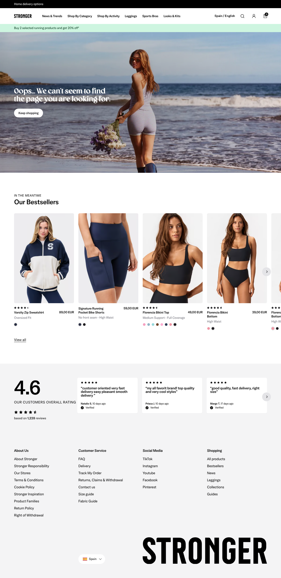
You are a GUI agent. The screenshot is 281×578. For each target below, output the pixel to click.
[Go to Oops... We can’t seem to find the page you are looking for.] (140, 102)
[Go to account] (254, 16)
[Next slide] (266, 271)
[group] (44, 271)
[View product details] (44, 314)
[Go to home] (23, 16)
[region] (140, 271)
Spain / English (224, 16)
